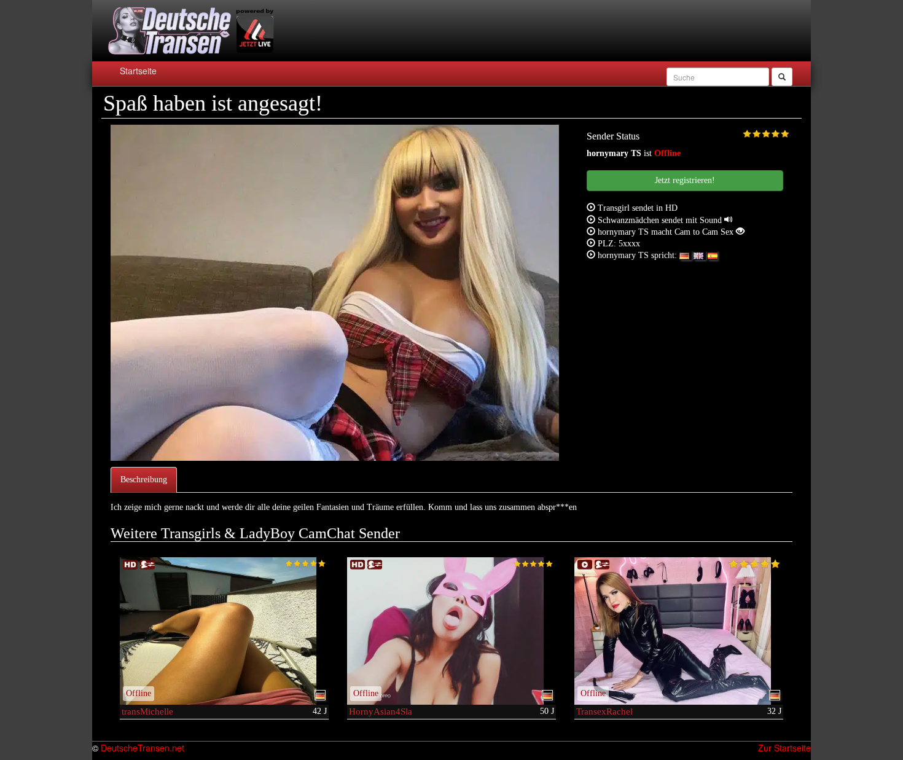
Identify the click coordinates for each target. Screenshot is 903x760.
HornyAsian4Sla (380, 711)
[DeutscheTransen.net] (188, 30)
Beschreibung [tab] (143, 479)
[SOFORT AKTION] (224, 631)
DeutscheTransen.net (142, 748)
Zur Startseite (784, 748)
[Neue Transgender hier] (678, 631)
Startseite (138, 71)
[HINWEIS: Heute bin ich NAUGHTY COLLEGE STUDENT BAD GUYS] (451, 631)
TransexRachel (604, 711)
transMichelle (147, 711)
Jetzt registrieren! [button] (685, 180)
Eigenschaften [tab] (212, 479)
